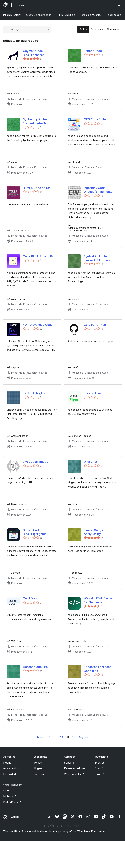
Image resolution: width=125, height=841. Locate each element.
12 (73, 737)
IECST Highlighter (35, 393)
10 (61, 737)
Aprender (69, 756)
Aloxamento (10, 768)
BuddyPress (12, 802)
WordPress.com (14, 784)
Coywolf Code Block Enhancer (33, 52)
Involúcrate (101, 756)
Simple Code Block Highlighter (34, 532)
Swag (99, 774)
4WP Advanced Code (38, 324)
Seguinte (83, 737)
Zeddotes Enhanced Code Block (97, 668)
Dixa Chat (90, 461)
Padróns (39, 774)
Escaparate (40, 756)
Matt (7, 790)
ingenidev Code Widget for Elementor (99, 189)
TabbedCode (93, 51)
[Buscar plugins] (47, 29)
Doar (99, 768)
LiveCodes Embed (35, 461)
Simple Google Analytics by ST (94, 532)
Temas (38, 762)
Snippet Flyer (93, 393)
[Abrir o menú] (120, 5)
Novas (7, 762)
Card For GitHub (95, 324)
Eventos (99, 762)
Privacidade (10, 774)
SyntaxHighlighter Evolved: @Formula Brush (97, 258)
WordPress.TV (74, 774)
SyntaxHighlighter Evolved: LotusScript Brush (37, 121)
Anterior (41, 737)
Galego (15, 816)
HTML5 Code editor (36, 188)
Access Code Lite (35, 667)
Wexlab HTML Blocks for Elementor (98, 600)
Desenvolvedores (74, 768)
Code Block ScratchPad (39, 256)
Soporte (69, 762)
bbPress (9, 796)
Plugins (38, 768)
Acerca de (9, 756)
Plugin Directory (12, 14)
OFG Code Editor (95, 119)
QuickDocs (30, 598)
